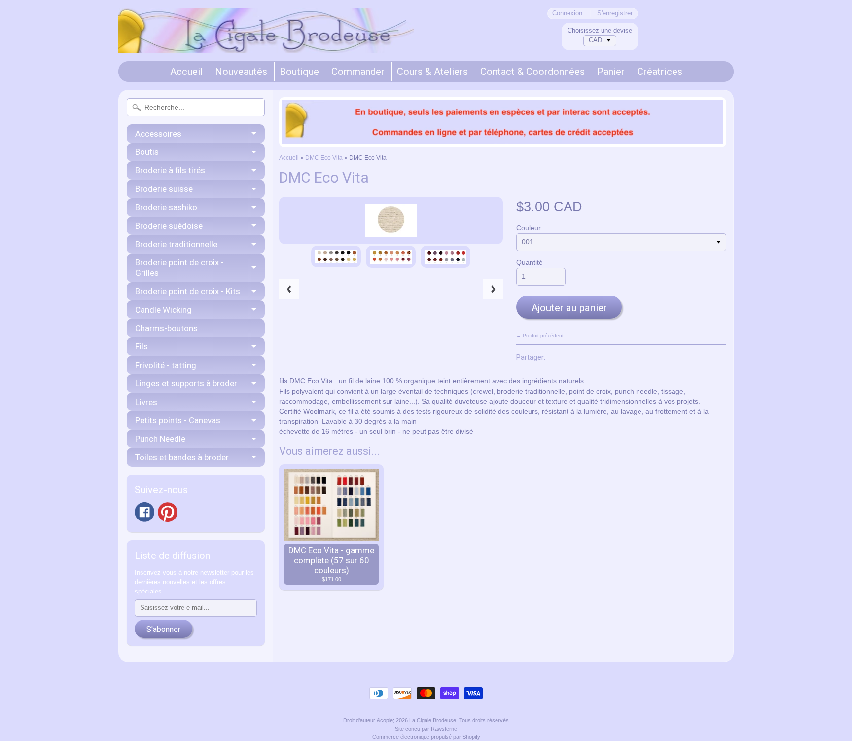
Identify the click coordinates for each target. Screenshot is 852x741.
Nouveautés (241, 71)
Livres (146, 402)
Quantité (529, 262)
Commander (358, 71)
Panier (611, 71)
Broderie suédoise (169, 226)
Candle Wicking (163, 310)
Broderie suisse (164, 189)
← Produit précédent (540, 335)
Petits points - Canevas (177, 420)
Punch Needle (160, 439)
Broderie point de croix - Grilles (179, 267)
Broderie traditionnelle (176, 244)
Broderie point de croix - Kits (187, 291)
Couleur (528, 228)
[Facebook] (144, 512)
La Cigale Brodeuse (432, 720)
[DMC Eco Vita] (336, 256)
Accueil (186, 71)
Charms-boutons (166, 328)
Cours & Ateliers (432, 71)
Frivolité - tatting (165, 365)
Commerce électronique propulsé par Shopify (426, 737)
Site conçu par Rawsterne (426, 729)
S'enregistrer (615, 13)
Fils (141, 346)
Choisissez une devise (600, 30)
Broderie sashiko (166, 207)
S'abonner (163, 629)
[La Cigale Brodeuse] (266, 40)
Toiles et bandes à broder (182, 457)
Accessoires (158, 134)
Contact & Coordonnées (532, 71)
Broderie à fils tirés (170, 170)
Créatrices (659, 71)
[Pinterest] (168, 512)
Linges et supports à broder (186, 383)
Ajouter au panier (569, 308)
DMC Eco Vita (324, 158)
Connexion (567, 13)
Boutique (299, 71)
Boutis (147, 152)
